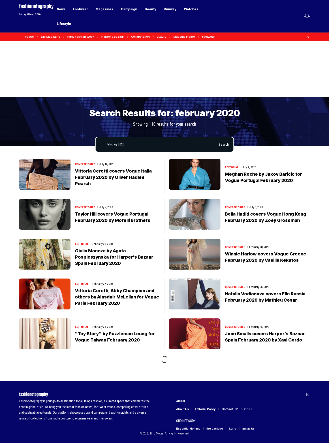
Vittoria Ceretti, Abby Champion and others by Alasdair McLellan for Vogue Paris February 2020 (117, 297)
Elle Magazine (50, 36)
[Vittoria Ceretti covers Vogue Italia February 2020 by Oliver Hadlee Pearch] (44, 174)
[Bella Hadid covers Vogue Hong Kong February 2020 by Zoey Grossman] (194, 214)
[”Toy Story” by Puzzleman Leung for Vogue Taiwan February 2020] (44, 333)
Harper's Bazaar (112, 36)
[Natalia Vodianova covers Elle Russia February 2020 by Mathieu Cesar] (194, 294)
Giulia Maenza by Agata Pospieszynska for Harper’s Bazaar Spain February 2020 (114, 257)
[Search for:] (158, 144)
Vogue (29, 36)
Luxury (161, 36)
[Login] (289, 16)
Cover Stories (85, 164)
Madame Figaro (184, 36)
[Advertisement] (164, 62)
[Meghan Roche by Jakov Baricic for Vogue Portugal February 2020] (194, 174)
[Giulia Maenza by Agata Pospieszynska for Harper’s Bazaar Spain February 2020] (44, 254)
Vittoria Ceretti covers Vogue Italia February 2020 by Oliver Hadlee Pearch (113, 177)
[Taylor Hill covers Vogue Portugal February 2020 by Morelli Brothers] (44, 214)
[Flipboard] (303, 36)
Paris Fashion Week (80, 36)
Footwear (208, 36)
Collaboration (140, 36)
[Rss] (308, 36)
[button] (299, 16)
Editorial (232, 167)
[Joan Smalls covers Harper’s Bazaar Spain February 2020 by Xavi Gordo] (194, 333)
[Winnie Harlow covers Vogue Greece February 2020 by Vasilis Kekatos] (194, 254)
